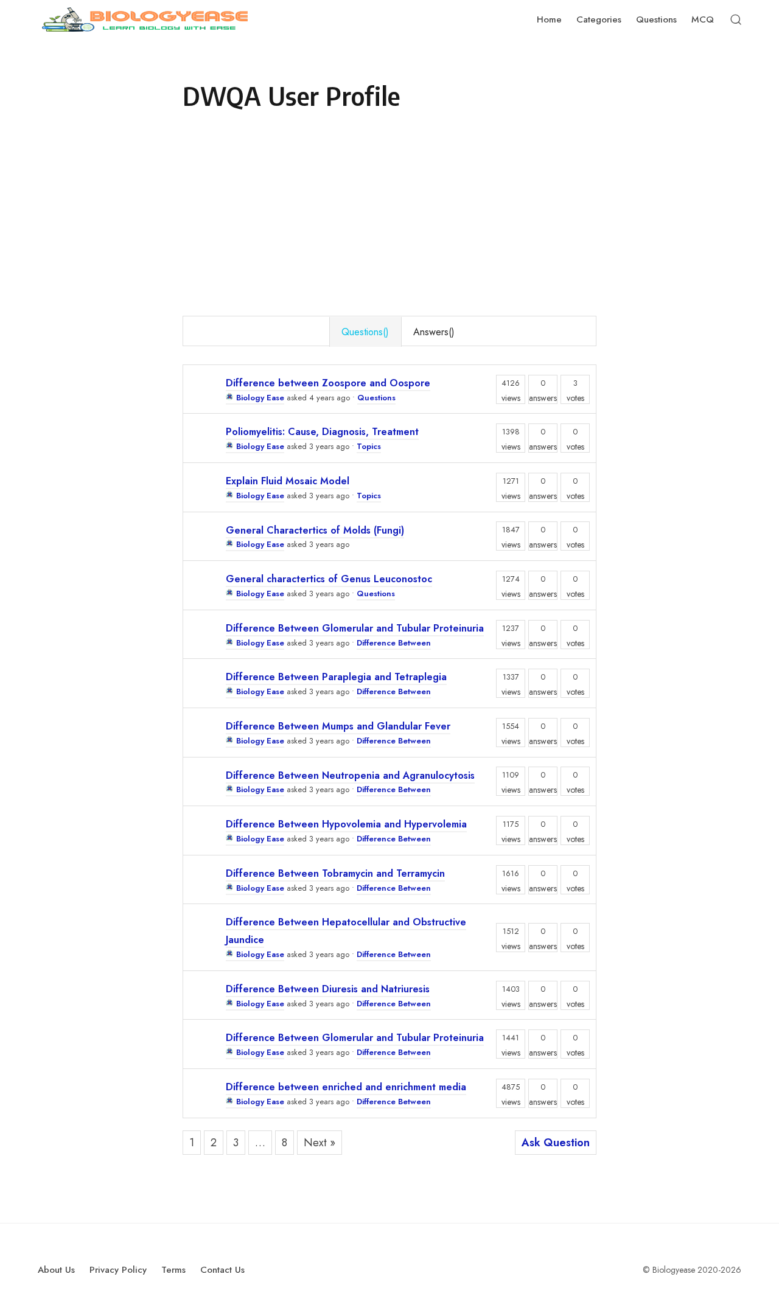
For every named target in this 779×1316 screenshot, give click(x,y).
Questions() (365, 332)
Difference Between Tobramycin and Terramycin (335, 873)
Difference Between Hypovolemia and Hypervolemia (346, 824)
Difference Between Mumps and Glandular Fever (338, 726)
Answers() (434, 332)
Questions (376, 397)
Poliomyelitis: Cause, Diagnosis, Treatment (322, 432)
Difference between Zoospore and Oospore (328, 383)
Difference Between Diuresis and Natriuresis (328, 989)
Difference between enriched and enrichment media (346, 1087)
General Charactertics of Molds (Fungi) (315, 530)
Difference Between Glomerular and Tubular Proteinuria (355, 628)
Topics (369, 446)
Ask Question (556, 1143)
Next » (319, 1143)
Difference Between (394, 643)
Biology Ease (260, 397)
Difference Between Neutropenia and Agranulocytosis (350, 775)
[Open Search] (736, 19)
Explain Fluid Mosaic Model (287, 481)
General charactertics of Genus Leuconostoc (329, 579)
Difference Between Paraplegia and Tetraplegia (336, 677)
